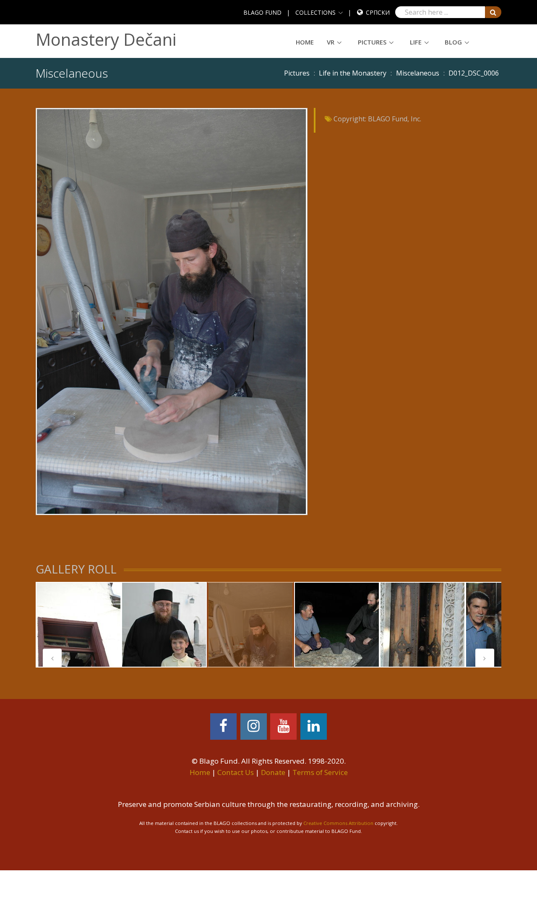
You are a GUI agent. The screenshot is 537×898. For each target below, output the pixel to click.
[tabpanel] (78, 625)
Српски (378, 12)
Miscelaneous (417, 73)
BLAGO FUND (262, 12)
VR (330, 42)
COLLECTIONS (315, 12)
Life (416, 42)
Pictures (372, 42)
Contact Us (235, 772)
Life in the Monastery (352, 73)
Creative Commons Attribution (338, 823)
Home (305, 42)
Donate (273, 772)
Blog (453, 42)
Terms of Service (320, 772)
